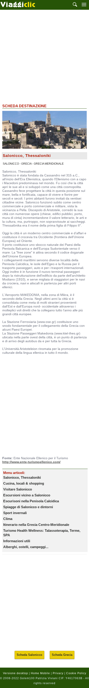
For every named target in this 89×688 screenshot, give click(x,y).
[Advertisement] (44, 56)
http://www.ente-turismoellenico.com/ (31, 462)
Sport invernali (15, 513)
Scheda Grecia (62, 654)
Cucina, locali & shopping (23, 483)
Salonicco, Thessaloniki (22, 477)
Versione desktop (15, 673)
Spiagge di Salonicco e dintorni (28, 507)
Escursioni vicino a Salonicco (26, 495)
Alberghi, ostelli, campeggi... (25, 547)
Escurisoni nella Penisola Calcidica (31, 501)
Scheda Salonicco (29, 654)
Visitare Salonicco (17, 489)
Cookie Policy (76, 673)
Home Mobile (40, 673)
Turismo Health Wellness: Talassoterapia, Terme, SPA (41, 533)
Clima (7, 519)
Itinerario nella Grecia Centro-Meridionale (36, 525)
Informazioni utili (16, 541)
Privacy (58, 673)
